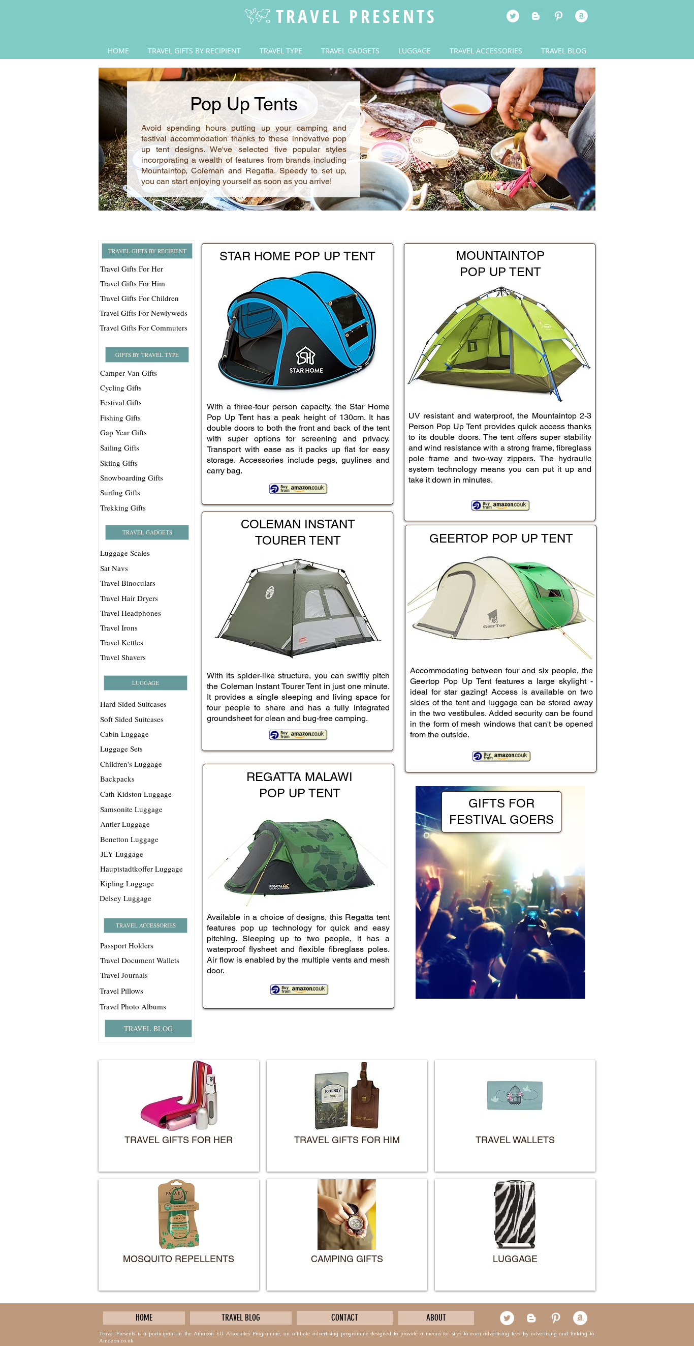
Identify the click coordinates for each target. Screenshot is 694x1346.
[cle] (581, 16)
